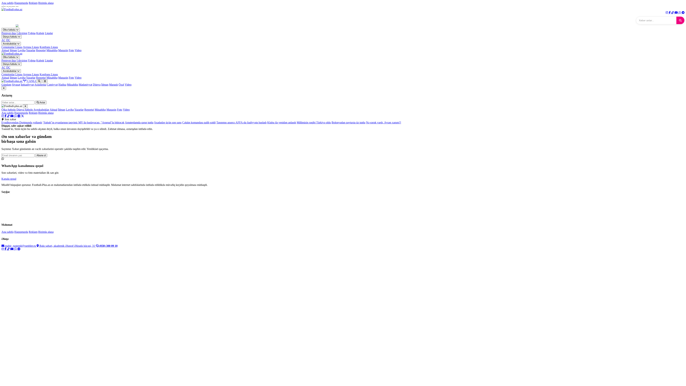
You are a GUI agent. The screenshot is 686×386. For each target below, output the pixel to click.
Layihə (22, 50)
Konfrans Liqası (49, 47)
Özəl (121, 84)
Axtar (42, 102)
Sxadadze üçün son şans (168, 122)
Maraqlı (113, 84)
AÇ (3, 40)
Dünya (97, 84)
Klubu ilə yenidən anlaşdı (281, 122)
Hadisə (62, 84)
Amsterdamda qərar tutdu (139, 122)
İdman (13, 50)
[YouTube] (676, 12)
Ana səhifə (7, 2)
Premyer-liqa (8, 33)
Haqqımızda (21, 2)
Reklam (33, 2)
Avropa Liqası (31, 47)
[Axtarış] (39, 81)
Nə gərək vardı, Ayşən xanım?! (383, 122)
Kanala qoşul (8, 178)
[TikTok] (673, 12)
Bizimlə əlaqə (46, 2)
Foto (71, 50)
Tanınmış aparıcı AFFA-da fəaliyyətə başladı (241, 122)
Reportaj (41, 50)
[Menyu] (45, 81)
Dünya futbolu (10, 36)
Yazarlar (30, 50)
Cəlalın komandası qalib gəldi (199, 122)
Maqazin (63, 50)
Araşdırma (40, 84)
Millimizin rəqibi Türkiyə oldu (314, 122)
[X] (22, 116)
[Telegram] (683, 12)
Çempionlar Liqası (11, 47)
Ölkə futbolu (9, 29)
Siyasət (16, 84)
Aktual (5, 50)
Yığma (32, 33)
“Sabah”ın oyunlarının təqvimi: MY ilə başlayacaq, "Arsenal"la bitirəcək (83, 122)
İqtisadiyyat (27, 84)
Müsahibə (52, 50)
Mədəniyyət (85, 84)
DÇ (8, 40)
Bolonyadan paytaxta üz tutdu (348, 122)
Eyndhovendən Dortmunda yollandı (21, 122)
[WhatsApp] (680, 12)
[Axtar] (680, 20)
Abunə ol (41, 155)
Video (78, 50)
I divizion (22, 33)
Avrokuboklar (10, 43)
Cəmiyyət (52, 84)
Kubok (40, 33)
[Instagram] (667, 12)
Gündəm (6, 84)
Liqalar (49, 33)
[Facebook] (670, 12)
